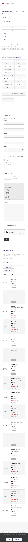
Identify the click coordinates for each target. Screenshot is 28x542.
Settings (23, 534)
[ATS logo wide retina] (7, 3)
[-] (14, 185)
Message (6, 202)
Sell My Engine (9, 164)
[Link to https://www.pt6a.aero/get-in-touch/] (20, 3)
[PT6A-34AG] (14, 196)
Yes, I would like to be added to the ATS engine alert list (15, 224)
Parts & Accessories (11, 167)
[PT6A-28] (14, 193)
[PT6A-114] (14, 199)
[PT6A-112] (14, 198)
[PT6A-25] (14, 190)
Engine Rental (9, 162)
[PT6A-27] (14, 192)
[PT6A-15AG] (14, 188)
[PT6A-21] (14, 189)
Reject (17, 539)
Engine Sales (9, 160)
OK (9, 539)
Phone (5, 133)
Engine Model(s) (9, 173)
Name (5, 120)
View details (14, 285)
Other (7, 169)
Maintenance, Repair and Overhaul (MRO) (14, 157)
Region (6, 146)
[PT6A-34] (14, 195)
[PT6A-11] (14, 186)
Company (6, 140)
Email (5, 127)
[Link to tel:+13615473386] (17, 3)
